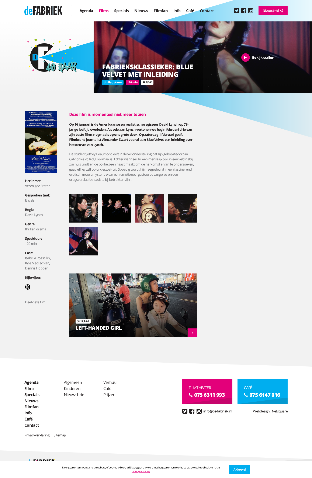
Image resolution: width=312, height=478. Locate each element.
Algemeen (73, 382)
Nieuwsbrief (271, 10)
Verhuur (110, 382)
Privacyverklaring (36, 435)
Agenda (86, 10)
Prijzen (109, 394)
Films (104, 10)
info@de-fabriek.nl (217, 411)
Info (176, 10)
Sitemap (60, 435)
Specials (121, 10)
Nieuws (141, 10)
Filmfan (161, 10)
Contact (207, 10)
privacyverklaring (141, 471)
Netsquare (280, 411)
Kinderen (72, 388)
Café (190, 10)
